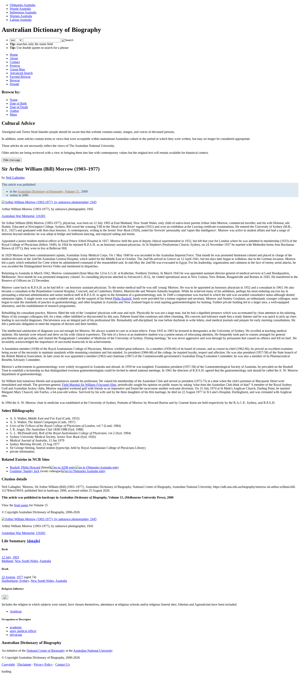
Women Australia (21, 16)
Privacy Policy (43, 664)
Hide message (11, 160)
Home (14, 54)
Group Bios (17, 69)
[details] (33, 541)
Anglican (16, 611)
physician (16, 634)
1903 (15, 557)
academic (16, 627)
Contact (15, 62)
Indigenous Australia (23, 12)
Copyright (8, 664)
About (14, 58)
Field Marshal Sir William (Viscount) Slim (89, 384)
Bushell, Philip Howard (25, 467)
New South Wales (26, 561)
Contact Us (62, 664)
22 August (8, 577)
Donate (14, 84)
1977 (20, 577)
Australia (45, 561)
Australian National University (93, 650)
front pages (21, 505)
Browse (15, 80)
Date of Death (19, 107)
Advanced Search (21, 73)
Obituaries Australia (22, 5)
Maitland (7, 561)
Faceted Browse (20, 76)
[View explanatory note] (5, 597)
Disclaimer (24, 664)
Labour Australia (20, 19)
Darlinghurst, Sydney (15, 580)
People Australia (20, 8)
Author (14, 111)
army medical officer (23, 631)
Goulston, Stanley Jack (24, 471)
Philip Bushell (122, 298)
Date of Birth (18, 103)
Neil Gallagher (15, 177)
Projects (15, 65)
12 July (6, 557)
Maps (13, 114)
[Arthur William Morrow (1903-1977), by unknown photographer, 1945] (49, 202)
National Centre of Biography (46, 650)
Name (14, 100)
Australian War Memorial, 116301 (24, 216)
